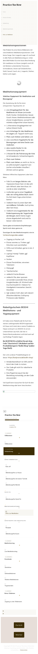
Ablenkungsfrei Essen (12, 534)
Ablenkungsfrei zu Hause (14, 473)
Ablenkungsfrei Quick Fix (13, 499)
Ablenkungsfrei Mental (13, 485)
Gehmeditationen (10, 573)
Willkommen (8, 435)
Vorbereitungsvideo (10, 235)
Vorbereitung (9, 451)
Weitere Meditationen (12, 579)
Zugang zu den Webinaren (13, 601)
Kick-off (8, 466)
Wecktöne (8, 567)
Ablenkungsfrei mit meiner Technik (16, 479)
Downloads (8, 559)
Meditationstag (10, 543)
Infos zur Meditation (12, 513)
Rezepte (8, 527)
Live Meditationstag (11, 551)
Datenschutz (23, 650)
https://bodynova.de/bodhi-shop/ (20, 357)
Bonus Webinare (10, 593)
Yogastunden (9, 586)
